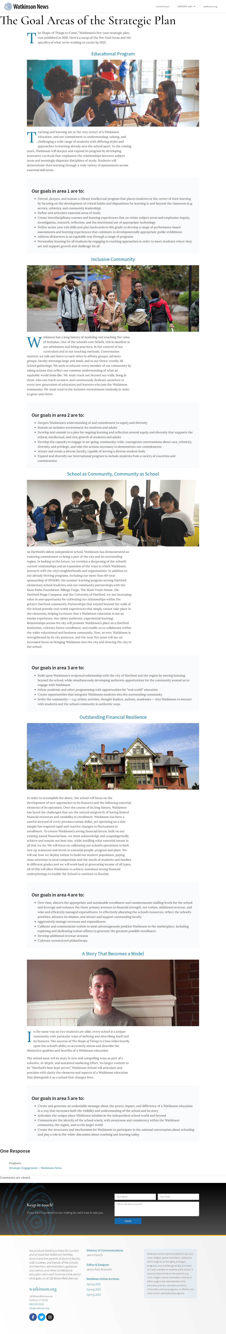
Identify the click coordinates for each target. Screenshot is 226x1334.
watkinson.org (210, 6)
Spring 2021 (94, 1284)
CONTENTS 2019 (184, 6)
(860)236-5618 (36, 1304)
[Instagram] (50, 1317)
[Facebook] (33, 1317)
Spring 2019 (94, 1294)
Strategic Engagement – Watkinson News (35, 1168)
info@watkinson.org (39, 1308)
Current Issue (162, 6)
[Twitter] (41, 1317)
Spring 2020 (94, 1289)
